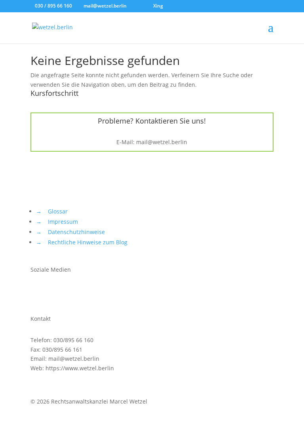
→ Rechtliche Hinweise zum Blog (81, 242)
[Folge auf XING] (68, 292)
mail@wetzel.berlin (161, 142)
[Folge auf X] (36, 292)
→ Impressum (57, 221)
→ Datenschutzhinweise (70, 232)
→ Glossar (52, 211)
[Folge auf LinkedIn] (84, 292)
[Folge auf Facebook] (52, 292)
